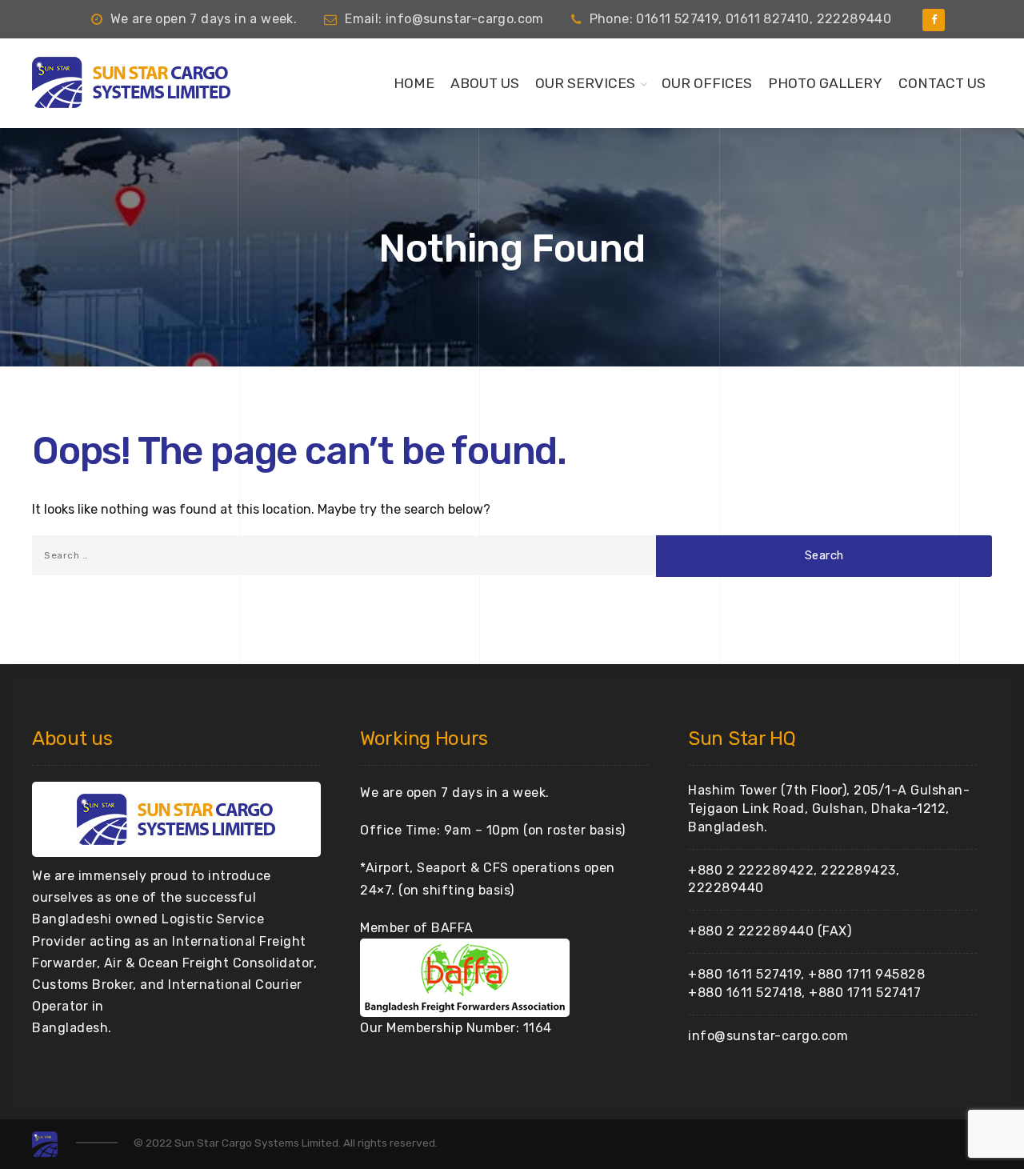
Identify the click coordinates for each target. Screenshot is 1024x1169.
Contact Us (942, 83)
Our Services (585, 83)
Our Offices (707, 83)
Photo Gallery (825, 83)
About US (484, 83)
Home (414, 83)
